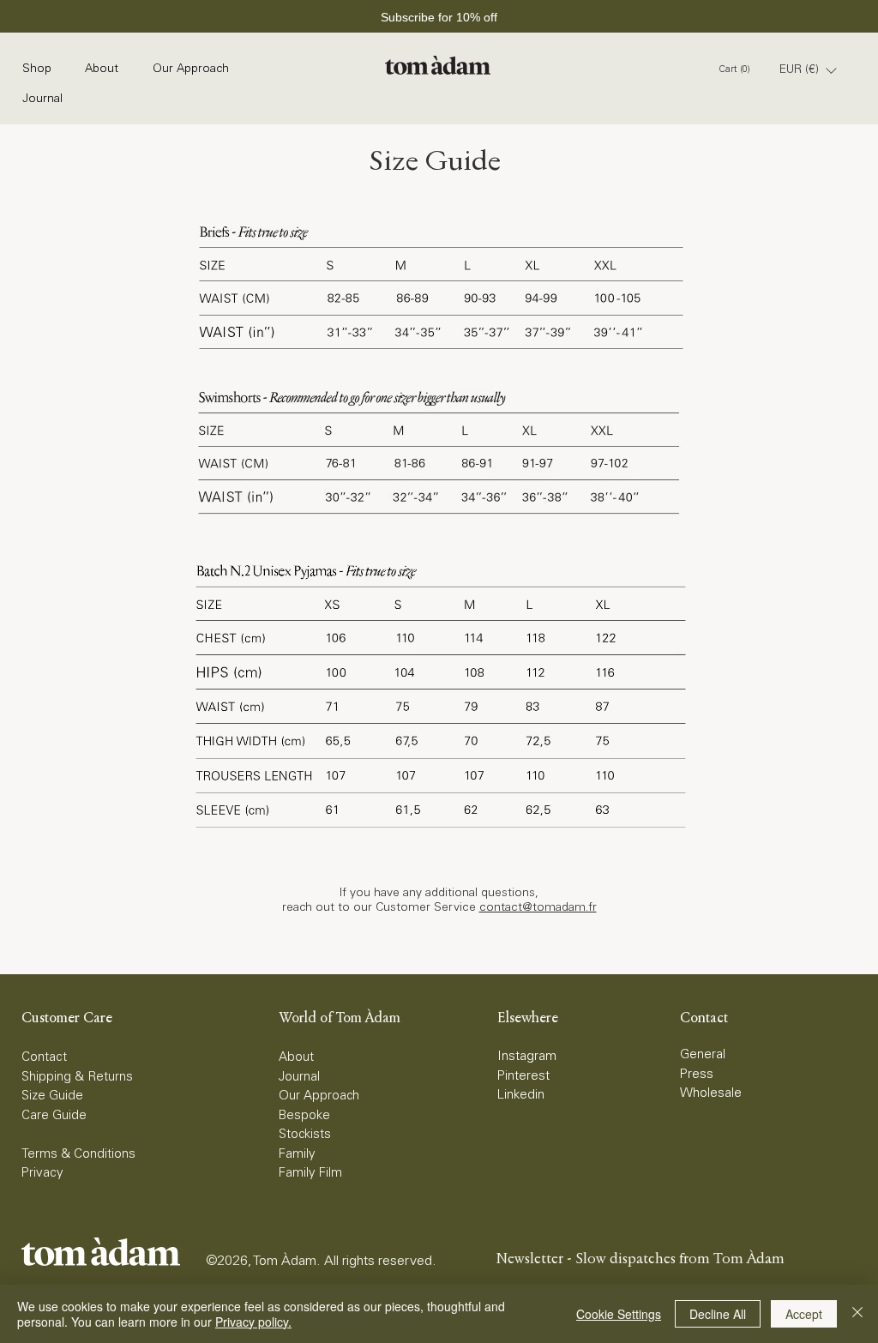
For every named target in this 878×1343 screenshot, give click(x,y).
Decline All (717, 1313)
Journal (299, 1077)
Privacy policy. (253, 1321)
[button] (807, 70)
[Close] (857, 1313)
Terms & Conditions (78, 1154)
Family (297, 1154)
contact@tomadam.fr (538, 908)
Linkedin (520, 1095)
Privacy (42, 1173)
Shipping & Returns (77, 1077)
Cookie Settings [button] (618, 1313)
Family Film (310, 1173)
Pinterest (523, 1076)
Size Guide (52, 1096)
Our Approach (319, 1096)
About (296, 1057)
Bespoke (304, 1116)
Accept (803, 1313)
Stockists (305, 1135)
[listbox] (807, 70)
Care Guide (54, 1116)
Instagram (526, 1057)
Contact (44, 1057)
